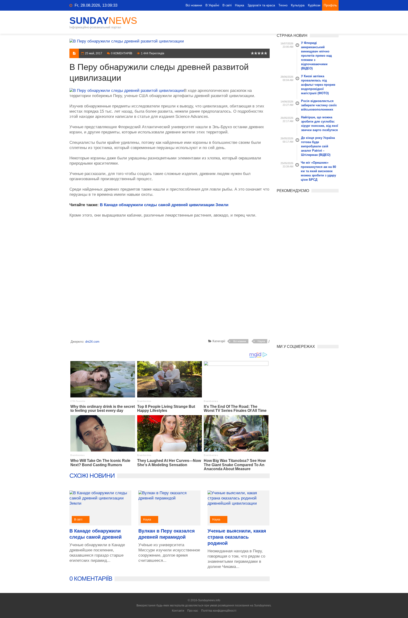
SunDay (103, 20)
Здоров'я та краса (261, 5)
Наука (239, 5)
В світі (227, 5)
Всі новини (194, 5)
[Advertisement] (169, 279)
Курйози (314, 5)
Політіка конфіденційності (218, 610)
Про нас (192, 610)
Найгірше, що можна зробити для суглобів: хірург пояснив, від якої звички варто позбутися (319, 123)
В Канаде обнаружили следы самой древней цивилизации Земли (164, 205)
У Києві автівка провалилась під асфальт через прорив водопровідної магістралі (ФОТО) (318, 84)
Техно (283, 5)
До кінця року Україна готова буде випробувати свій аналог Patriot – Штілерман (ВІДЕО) (318, 146)
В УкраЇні (212, 5)
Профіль (330, 5)
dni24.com (92, 341)
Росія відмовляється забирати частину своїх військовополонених (319, 105)
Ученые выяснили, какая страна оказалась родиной (237, 537)
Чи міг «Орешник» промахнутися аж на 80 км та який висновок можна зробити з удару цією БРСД (318, 171)
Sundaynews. (263, 605)
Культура (298, 5)
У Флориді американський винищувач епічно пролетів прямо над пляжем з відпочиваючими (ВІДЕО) (316, 55)
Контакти (178, 610)
